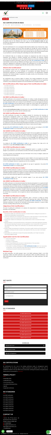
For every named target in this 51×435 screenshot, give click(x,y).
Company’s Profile (11, 349)
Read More (20, 371)
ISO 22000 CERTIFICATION (25, 322)
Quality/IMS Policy (7, 380)
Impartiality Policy (7, 378)
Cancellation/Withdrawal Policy (10, 384)
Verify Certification (22, 6)
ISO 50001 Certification (35, 200)
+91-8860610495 (7, 428)
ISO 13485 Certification (8, 408)
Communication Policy (8, 382)
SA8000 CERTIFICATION (25, 337)
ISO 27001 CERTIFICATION (25, 325)
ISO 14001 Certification (8, 397)
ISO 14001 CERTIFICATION (25, 316)
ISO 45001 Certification (8, 399)
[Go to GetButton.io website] (3, 433)
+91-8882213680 (19, 2)
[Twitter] (23, 8)
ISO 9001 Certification (8, 103)
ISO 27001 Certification (8, 401)
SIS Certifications (17, 25)
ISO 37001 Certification (8, 403)
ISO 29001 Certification (8, 404)
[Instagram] (31, 8)
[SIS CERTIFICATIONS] (6, 12)
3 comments (38, 25)
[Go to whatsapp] (3, 431)
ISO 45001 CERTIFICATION (25, 319)
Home (4, 17)
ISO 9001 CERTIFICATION (25, 313)
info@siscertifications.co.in (30, 2)
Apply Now (5, 19)
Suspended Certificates (8, 388)
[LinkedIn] (26, 8)
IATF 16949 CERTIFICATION (25, 334)
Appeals (5, 386)
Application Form (10, 345)
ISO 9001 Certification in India (40, 109)
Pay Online (31, 6)
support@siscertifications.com (9, 426)
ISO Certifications (28, 25)
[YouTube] (28, 8)
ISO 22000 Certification (8, 406)
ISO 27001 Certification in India (11, 164)
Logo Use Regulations (11, 353)
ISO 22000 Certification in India (19, 143)
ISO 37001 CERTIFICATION (25, 328)
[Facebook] (21, 8)
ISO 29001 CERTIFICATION (25, 331)
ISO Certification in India (13, 23)
